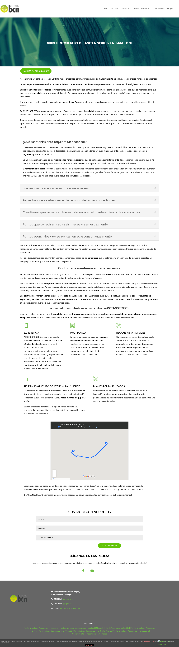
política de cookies (148, 641)
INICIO (105, 9)
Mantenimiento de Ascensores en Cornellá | (55, 631)
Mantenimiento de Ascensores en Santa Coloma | (93, 631)
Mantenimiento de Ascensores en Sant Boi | (113, 628)
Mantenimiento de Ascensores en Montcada (89, 634)
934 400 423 (68, 599)
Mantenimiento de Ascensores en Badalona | (42, 628)
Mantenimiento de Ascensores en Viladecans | (131, 631)
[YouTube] (92, 570)
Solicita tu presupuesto (36, 70)
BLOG (136, 9)
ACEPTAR (89, 645)
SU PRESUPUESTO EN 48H (163, 9)
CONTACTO (145, 9)
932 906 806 (68, 604)
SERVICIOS (125, 9)
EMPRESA (114, 9)
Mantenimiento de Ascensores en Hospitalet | (78, 628)
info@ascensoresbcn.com (70, 608)
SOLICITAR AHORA (109, 545)
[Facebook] (83, 570)
